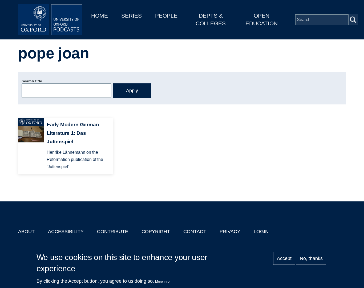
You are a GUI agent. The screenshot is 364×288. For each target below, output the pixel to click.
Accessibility (66, 231)
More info (162, 281)
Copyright (155, 231)
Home (99, 16)
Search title (32, 81)
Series (131, 16)
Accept (284, 258)
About (26, 231)
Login (261, 231)
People (166, 16)
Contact (194, 231)
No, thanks (311, 258)
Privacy (230, 231)
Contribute (112, 231)
